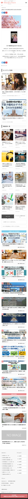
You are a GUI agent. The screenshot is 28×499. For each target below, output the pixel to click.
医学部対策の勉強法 (5, 483)
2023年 (19, 464)
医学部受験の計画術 (11, 481)
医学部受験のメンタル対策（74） (8, 461)
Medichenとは (4, 481)
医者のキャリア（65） (6, 472)
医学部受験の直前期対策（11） (8, 463)
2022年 (19, 467)
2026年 (19, 456)
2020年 (19, 473)
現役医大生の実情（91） (6, 474)
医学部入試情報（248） (6, 457)
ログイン (13, 226)
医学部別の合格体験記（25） (7, 459)
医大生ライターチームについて (7, 492)
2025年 (19, 458)
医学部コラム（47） (6, 455)
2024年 (19, 461)
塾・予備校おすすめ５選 (6, 485)
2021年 (19, 470)
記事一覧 (11, 483)
